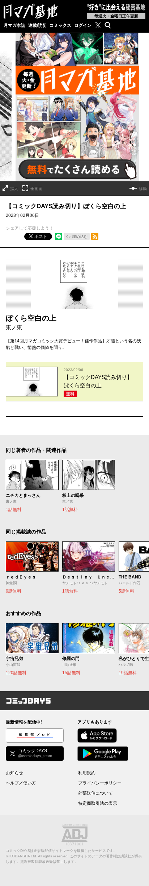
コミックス (60, 25)
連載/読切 (37, 25)
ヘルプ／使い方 (21, 783)
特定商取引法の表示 (97, 803)
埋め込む (80, 236)
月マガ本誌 (14, 25)
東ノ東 (14, 327)
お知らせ (14, 772)
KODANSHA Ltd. (23, 856)
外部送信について (95, 793)
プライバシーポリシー (100, 783)
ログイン (82, 25)
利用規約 (86, 772)
